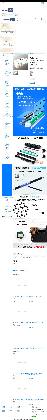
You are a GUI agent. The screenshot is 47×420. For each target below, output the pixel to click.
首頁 (3, 2)
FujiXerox (25, 21)
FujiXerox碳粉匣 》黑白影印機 (8, 116)
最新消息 (42, 4)
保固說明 (18, 407)
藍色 (33, 82)
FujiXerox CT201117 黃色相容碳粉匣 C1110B (28, 322)
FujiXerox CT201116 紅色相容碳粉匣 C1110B (28, 297)
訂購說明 (42, 2)
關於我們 (3, 407)
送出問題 (15, 270)
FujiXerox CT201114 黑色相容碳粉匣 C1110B (28, 374)
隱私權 (3, 408)
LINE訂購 (42, 7)
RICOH (31, 21)
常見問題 (42, 3)
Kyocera (34, 21)
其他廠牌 (38, 21)
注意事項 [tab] (39, 85)
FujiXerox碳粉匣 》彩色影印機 (8, 197)
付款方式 (11, 408)
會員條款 (3, 411)
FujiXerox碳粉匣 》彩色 (7, 165)
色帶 (40, 21)
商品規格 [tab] (29, 85)
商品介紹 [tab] (18, 85)
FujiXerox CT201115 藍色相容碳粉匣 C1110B (28, 348)
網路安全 (3, 410)
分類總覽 (9, 21)
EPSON (16, 21)
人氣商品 (6, 16)
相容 (30, 82)
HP (14, 21)
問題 (14, 263)
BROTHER (22, 21)
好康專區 (12, 21)
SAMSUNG (28, 21)
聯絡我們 (42, 5)
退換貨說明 (19, 410)
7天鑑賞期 (18, 408)
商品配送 (11, 410)
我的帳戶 (38, 19)
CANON (18, 21)
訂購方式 (11, 407)
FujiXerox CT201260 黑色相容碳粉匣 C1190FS (29, 399)
